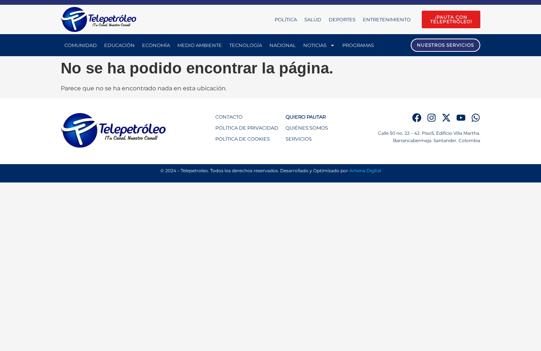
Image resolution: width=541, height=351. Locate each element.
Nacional (282, 45)
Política (286, 19)
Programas (358, 45)
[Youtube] (461, 117)
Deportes (342, 19)
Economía (156, 45)
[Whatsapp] (475, 117)
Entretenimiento (387, 19)
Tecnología (245, 45)
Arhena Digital (365, 170)
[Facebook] (416, 117)
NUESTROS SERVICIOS (445, 45)
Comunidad (80, 45)
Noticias (314, 45)
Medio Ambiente (199, 45)
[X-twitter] (446, 117)
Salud (312, 19)
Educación (119, 45)
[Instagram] (431, 117)
